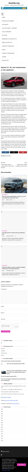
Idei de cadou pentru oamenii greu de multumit (9, 391)
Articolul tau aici (4, 353)
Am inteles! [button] (21, 464)
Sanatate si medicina (8, 46)
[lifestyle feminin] (5, 451)
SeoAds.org (14, 3)
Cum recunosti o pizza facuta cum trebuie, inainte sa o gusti (12, 393)
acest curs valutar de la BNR (11, 400)
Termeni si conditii (6, 470)
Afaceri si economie (8, 21)
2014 (2, 436)
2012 (2, 440)
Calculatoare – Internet (9, 28)
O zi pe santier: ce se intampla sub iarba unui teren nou (11, 389)
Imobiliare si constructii (9, 38)
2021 (2, 420)
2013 (2, 438)
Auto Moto (5, 24)
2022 (2, 418)
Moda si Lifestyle (7, 42)
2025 (2, 411)
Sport (4, 49)
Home (3, 17)
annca (3, 199)
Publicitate (5, 60)
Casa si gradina (6, 31)
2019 (2, 424)
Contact (2, 355)
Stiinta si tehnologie (8, 53)
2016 (2, 431)
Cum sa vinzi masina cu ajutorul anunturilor (11, 361)
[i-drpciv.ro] (1, 455)
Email (2, 312)
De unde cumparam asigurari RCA (9, 376)
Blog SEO (3, 348)
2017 (2, 429)
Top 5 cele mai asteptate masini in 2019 (15, 363)
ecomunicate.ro (15, 403)
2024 (2, 413)
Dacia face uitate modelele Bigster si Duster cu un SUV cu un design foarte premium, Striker (17, 372)
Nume (2, 306)
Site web (3, 319)
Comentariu (4, 289)
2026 (2, 409)
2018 (2, 427)
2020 (2, 422)
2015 (2, 433)
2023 (2, 415)
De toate (4, 35)
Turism (4, 56)
